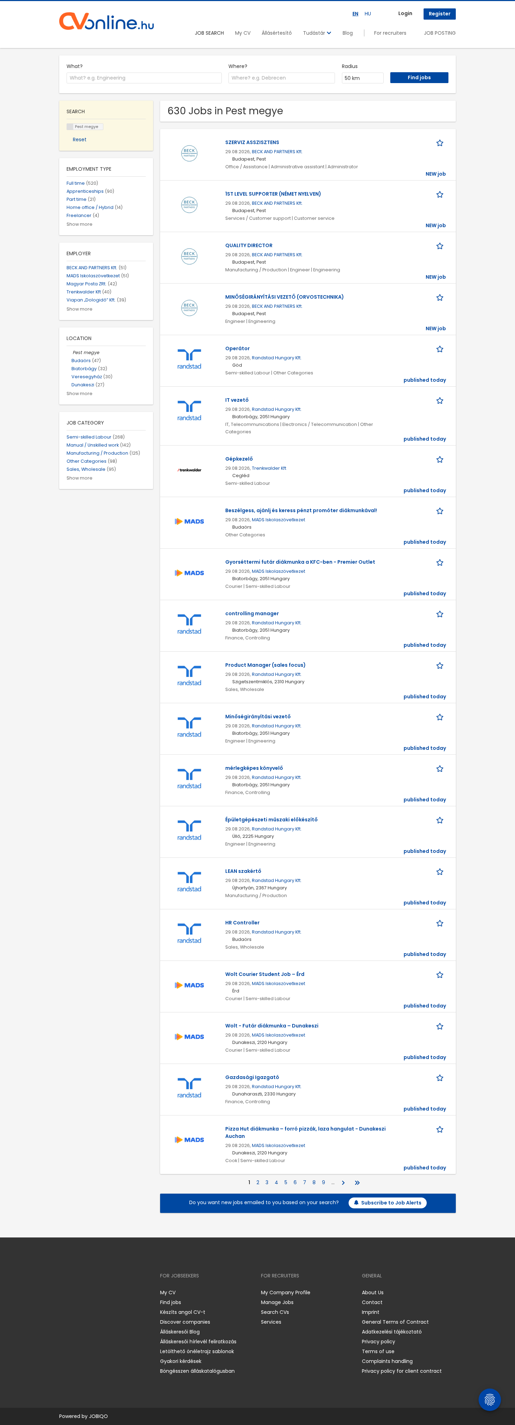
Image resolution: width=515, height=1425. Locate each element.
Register (440, 13)
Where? (237, 66)
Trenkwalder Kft (269, 468)
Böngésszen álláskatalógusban (197, 1371)
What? (75, 66)
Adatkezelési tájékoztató (392, 1331)
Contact (372, 1302)
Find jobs (170, 1302)
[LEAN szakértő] (189, 881)
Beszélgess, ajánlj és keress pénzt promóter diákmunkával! (301, 510)
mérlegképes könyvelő (254, 768)
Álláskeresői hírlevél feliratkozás (198, 1341)
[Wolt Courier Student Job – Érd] (189, 984)
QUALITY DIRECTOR (249, 245)
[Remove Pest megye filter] (70, 352)
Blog (348, 32)
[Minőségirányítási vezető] (189, 727)
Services (271, 1321)
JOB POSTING (440, 32)
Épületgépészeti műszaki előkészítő (271, 819)
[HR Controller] (189, 933)
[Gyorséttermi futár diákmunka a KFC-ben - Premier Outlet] (189, 572)
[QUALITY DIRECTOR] (189, 255)
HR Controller (242, 922)
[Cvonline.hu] (106, 21)
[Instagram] (76, 1292)
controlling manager (252, 613)
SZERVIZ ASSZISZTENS (252, 142)
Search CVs (275, 1312)
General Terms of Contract (395, 1321)
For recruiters (390, 32)
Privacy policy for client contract (402, 1371)
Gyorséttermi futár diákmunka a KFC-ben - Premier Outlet (300, 561)
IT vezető (237, 399)
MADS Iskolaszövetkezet (278, 520)
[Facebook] (64, 1292)
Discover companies (185, 1321)
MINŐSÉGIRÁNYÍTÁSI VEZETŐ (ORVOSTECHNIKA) (284, 296)
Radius (350, 66)
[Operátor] (189, 358)
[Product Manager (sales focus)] (189, 675)
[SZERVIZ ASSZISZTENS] (189, 152)
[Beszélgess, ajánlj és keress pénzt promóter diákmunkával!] (189, 520)
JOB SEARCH (209, 32)
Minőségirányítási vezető (258, 716)
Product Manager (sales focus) (265, 665)
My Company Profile (285, 1292)
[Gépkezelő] (189, 469)
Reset (80, 139)
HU (368, 13)
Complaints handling (387, 1361)
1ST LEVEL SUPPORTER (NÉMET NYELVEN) (273, 193)
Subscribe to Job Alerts (391, 1202)
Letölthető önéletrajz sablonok (197, 1351)
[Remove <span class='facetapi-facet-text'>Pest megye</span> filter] (70, 127)
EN (355, 13)
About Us (373, 1292)
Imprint (370, 1312)
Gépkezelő (239, 458)
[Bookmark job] (441, 142)
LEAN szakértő (243, 871)
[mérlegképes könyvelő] (189, 778)
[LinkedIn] (87, 1292)
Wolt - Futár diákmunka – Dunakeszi (271, 1025)
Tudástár (315, 32)
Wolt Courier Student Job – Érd (264, 974)
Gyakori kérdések (180, 1361)
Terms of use (378, 1351)
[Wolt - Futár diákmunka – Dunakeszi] (189, 1036)
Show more (79, 224)
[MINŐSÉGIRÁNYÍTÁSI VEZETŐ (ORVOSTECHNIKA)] (189, 307)
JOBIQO (98, 1416)
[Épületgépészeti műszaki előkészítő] (189, 830)
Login (405, 13)
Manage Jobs (277, 1302)
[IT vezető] (189, 410)
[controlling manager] (189, 623)
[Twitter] (98, 1292)
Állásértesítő (277, 32)
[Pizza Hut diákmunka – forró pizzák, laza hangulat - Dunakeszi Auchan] (189, 1139)
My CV (242, 32)
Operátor (237, 348)
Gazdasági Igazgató (252, 1077)
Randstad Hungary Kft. (277, 358)
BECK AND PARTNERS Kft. (277, 152)
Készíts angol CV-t (182, 1312)
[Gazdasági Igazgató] (189, 1087)
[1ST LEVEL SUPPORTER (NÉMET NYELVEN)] (189, 204)
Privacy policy (378, 1341)
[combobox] (144, 78)
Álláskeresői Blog (180, 1331)
